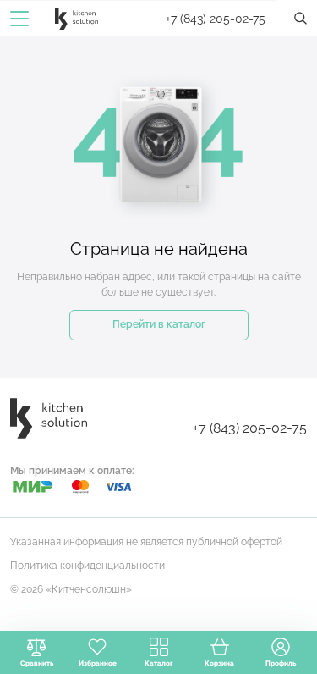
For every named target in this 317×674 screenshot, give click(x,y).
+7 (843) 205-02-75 (215, 18)
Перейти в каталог (158, 324)
